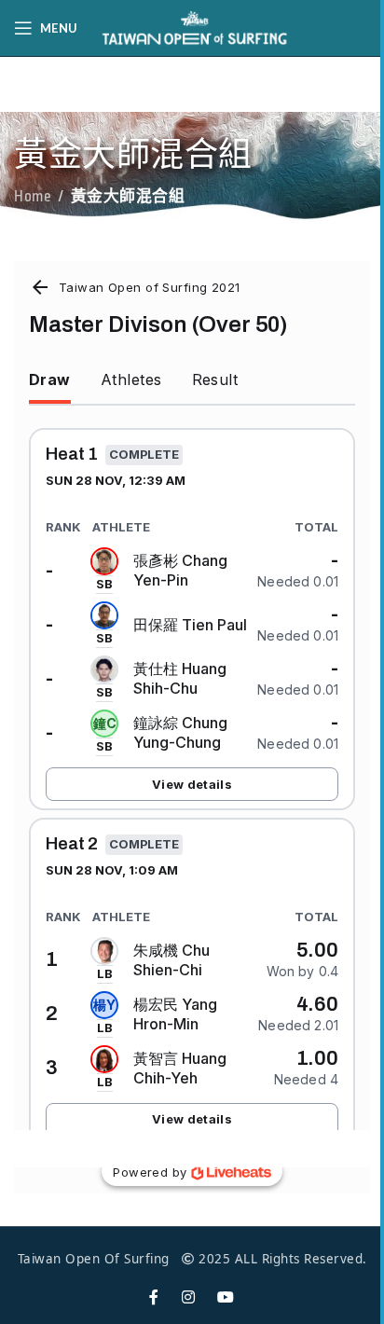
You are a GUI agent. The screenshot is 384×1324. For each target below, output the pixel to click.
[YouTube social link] (226, 1297)
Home (32, 196)
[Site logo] (195, 26)
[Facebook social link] (154, 1297)
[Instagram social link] (189, 1297)
